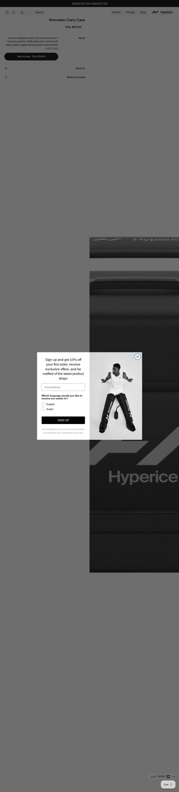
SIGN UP (63, 420)
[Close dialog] (138, 357)
